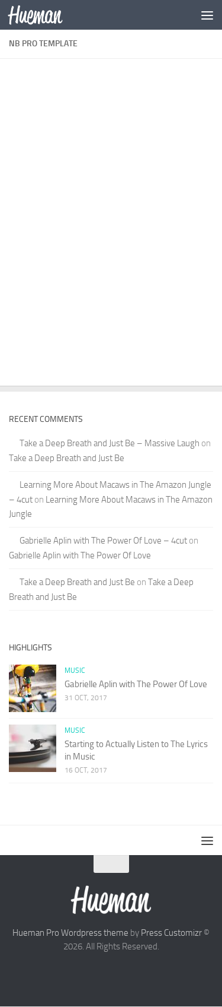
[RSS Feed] (154, 973)
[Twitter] (68, 973)
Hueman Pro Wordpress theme (70, 932)
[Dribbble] (132, 973)
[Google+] (111, 973)
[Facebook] (90, 973)
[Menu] (207, 15)
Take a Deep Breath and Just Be (66, 458)
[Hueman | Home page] (44, 15)
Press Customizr (171, 932)
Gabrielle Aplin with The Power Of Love (80, 555)
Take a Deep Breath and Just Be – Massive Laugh (110, 443)
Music (75, 670)
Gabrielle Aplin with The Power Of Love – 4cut (103, 540)
